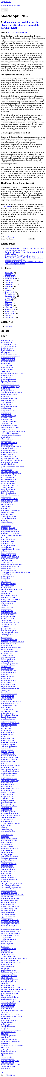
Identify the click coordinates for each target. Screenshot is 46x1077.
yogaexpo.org (5, 593)
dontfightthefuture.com (8, 481)
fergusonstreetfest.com (8, 1003)
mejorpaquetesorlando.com (10, 533)
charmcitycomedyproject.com (11, 701)
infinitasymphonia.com (8, 680)
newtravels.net (6, 377)
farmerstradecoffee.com (9, 858)
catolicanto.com (6, 582)
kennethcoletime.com (8, 719)
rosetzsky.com (5, 690)
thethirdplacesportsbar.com (10, 972)
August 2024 (9, 298)
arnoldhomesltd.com (8, 483)
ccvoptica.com (6, 937)
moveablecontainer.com (9, 443)
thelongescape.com (7, 738)
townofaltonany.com (8, 761)
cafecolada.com (6, 626)
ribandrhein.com (6, 578)
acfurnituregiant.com (8, 360)
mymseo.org (5, 1047)
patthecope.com (6, 825)
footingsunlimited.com (8, 910)
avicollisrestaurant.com (8, 802)
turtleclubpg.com (6, 790)
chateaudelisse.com (7, 429)
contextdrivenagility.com (9, 705)
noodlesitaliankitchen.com (9, 394)
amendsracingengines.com (10, 898)
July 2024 (8, 300)
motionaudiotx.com (7, 1053)
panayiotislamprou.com (9, 425)
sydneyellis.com (6, 560)
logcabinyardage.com (8, 860)
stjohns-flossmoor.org (8, 775)
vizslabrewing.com (7, 512)
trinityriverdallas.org (7, 586)
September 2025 (10, 284)
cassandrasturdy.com (8, 620)
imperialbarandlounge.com (10, 489)
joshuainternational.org (8, 877)
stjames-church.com (7, 696)
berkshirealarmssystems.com (10, 510)
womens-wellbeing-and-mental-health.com (15, 572)
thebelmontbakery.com (8, 381)
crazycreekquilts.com (8, 665)
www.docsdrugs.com (8, 914)
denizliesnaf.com (6, 821)
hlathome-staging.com (8, 555)
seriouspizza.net (6, 829)
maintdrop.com (6, 412)
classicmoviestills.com (8, 624)
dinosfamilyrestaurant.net (9, 458)
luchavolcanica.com (7, 784)
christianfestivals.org (8, 744)
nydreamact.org (6, 396)
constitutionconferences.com (10, 823)
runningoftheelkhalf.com (9, 889)
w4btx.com (4, 537)
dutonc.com (5, 736)
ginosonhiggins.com (7, 752)
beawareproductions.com (9, 703)
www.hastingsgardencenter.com (11, 962)
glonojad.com (5, 692)
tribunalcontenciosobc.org (9, 649)
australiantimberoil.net (8, 456)
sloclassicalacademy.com (9, 651)
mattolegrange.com (7, 740)
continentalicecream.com (9, 663)
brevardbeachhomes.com (9, 472)
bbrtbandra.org (6, 404)
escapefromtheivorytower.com (11, 474)
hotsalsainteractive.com (8, 354)
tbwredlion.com (6, 995)
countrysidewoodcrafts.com (10, 385)
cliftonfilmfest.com (7, 487)
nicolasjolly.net (6, 678)
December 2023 (10, 313)
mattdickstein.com (7, 866)
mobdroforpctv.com (7, 618)
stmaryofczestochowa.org (9, 711)
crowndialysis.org (7, 562)
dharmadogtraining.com (9, 1051)
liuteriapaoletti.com (7, 767)
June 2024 (8, 302)
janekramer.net (6, 727)
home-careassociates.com (9, 595)
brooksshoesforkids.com (9, 839)
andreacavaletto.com (8, 597)
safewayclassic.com (7, 383)
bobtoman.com (6, 414)
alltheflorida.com (6, 1009)
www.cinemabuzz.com (8, 949)
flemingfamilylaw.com (8, 1036)
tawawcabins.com (7, 503)
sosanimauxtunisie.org (8, 416)
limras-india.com (6, 342)
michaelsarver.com (7, 551)
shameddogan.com (7, 852)
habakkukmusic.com (8, 871)
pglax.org (4, 763)
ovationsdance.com (7, 576)
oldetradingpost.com (8, 450)
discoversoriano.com (8, 628)
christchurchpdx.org (7, 669)
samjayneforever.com (8, 1005)
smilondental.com (7, 543)
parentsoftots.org (6, 854)
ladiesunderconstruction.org (10, 452)
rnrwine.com (5, 1037)
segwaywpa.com (6, 844)
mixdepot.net (5, 951)
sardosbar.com (5, 506)
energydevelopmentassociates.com (12, 466)
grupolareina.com (7, 445)
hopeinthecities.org (7, 615)
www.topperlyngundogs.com (11, 887)
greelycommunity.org (8, 686)
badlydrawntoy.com (7, 868)
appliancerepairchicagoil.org (10, 387)
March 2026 (9, 273)
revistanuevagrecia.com (9, 694)
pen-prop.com (5, 881)
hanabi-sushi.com (7, 943)
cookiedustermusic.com (9, 779)
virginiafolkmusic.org (8, 574)
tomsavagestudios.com (8, 570)
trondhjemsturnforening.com (10, 991)
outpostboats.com (7, 611)
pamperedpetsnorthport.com (10, 524)
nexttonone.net (6, 873)
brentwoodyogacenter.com (10, 931)
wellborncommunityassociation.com (13, 431)
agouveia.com (5, 1043)
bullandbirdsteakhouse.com (10, 922)
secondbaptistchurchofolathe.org (12, 1045)
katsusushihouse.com (8, 684)
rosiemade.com (6, 526)
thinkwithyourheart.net (8, 493)
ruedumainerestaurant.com (10, 688)
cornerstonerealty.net (8, 956)
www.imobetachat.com (8, 864)
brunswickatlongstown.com (10, 723)
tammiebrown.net (7, 734)
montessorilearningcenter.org (10, 1001)
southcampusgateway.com (10, 427)
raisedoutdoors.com (7, 491)
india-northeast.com (7, 477)
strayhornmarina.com (8, 657)
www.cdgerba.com (7, 985)
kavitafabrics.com (7, 783)
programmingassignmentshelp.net (12, 373)
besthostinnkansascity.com (10, 1061)
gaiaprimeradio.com (7, 732)
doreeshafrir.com (6, 700)
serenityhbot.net (6, 875)
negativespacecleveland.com (10, 765)
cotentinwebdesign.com (9, 448)
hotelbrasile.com (6, 437)
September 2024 (10, 296)
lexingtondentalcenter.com (10, 559)
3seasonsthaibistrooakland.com (11, 589)
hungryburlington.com (8, 721)
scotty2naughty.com (7, 698)
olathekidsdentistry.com (9, 530)
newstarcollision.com (8, 545)
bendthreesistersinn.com (9, 773)
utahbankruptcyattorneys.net (10, 495)
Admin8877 (24, 32)
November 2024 (10, 294)
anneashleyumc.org (7, 904)
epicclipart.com (6, 408)
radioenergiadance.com (8, 421)
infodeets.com (5, 352)
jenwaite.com (5, 1028)
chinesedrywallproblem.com (10, 771)
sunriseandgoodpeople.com (10, 769)
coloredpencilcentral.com (9, 485)
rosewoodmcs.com (7, 953)
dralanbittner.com (7, 514)
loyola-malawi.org (7, 607)
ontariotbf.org (5, 389)
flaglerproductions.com (8, 659)
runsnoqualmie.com (7, 912)
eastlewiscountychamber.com (11, 647)
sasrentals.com (6, 547)
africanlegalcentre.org (8, 682)
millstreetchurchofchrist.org (10, 1014)
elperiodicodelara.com (8, 344)
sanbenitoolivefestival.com (10, 622)
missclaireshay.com (7, 340)
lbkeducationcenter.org (8, 584)
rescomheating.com (7, 1057)
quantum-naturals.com (8, 999)
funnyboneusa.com (7, 777)
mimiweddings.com (7, 1059)
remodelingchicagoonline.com (11, 929)
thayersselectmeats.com (9, 840)
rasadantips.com (6, 365)
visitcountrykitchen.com (9, 746)
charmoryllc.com (6, 636)
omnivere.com (5, 363)
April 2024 (9, 306)
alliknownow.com (7, 645)
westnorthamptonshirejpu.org (11, 435)
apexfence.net (5, 1068)
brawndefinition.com (8, 661)
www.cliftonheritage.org (9, 925)
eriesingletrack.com (7, 522)
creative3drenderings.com (9, 856)
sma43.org (4, 927)
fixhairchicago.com (7, 819)
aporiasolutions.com (7, 842)
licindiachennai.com (7, 348)
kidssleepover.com (7, 375)
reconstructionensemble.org (10, 781)
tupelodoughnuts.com (8, 528)
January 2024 (9, 311)
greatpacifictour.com (8, 792)
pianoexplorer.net (7, 964)
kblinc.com (4, 520)
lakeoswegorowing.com (9, 1039)
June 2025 (8, 288)
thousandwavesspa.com (9, 796)
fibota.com (4, 983)
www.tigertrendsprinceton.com (11, 883)
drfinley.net (4, 1034)
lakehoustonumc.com (8, 869)
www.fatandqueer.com (8, 902)
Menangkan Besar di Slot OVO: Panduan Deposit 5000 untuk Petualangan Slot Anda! (24, 263)
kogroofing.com (6, 418)
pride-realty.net (6, 1018)
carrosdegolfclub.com (8, 464)
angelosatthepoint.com (8, 812)
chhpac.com (5, 1049)
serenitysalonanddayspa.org (10, 356)
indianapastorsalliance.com (10, 813)
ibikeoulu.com (5, 707)
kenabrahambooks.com (8, 671)
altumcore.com (6, 833)
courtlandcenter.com (7, 798)
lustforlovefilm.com (7, 676)
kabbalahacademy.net (8, 541)
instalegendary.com (7, 391)
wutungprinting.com (8, 754)
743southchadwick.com (9, 475)
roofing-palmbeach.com (9, 479)
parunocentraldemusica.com (10, 987)
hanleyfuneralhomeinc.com (10, 531)
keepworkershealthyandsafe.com (12, 392)
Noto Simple (10, 1075)
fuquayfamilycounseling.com (10, 1041)
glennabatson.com (7, 655)
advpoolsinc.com (6, 810)
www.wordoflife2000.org (9, 499)
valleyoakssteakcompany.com (11, 815)
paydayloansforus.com (8, 379)
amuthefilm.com (6, 674)
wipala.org (4, 605)
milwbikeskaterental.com (9, 757)
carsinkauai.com (6, 1012)
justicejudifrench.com (8, 713)
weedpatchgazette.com (8, 518)
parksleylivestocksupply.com (10, 599)
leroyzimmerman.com (8, 1032)
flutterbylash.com (7, 1022)
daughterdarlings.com (8, 350)
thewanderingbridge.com (9, 715)
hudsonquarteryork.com (9, 981)
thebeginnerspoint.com (8, 630)
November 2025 (10, 280)
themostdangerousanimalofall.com (12, 642)
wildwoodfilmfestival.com (10, 433)
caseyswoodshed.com (8, 817)
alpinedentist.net (6, 419)
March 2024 (9, 307)
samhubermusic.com (8, 1066)
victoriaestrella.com (7, 794)
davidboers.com (6, 862)
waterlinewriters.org (7, 850)
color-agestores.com (7, 603)
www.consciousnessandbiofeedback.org (14, 958)
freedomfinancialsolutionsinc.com (12, 895)
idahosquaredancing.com (9, 501)
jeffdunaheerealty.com (8, 891)
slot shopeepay (6, 206)
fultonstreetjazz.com (7, 439)
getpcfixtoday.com (7, 402)
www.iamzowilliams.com (9, 960)
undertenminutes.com (8, 362)
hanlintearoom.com (7, 1024)
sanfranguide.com (7, 634)
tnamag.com (5, 837)
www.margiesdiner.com (9, 916)
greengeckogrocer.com (8, 553)
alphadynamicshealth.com (9, 1020)
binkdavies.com (6, 667)
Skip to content (6, 2)
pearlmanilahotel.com (8, 410)
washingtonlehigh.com (8, 939)
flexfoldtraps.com (7, 897)
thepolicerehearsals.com (9, 644)
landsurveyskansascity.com (10, 906)
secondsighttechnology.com (10, 549)
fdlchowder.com (6, 918)
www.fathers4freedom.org (10, 885)
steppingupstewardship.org (10, 935)
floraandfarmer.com (7, 468)
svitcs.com (4, 827)
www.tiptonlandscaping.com (10, 933)
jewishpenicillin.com (8, 568)
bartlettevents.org (6, 441)
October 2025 (9, 282)
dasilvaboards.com (7, 653)
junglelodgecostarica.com (9, 742)
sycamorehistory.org (7, 954)
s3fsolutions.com (6, 470)
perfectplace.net (6, 587)
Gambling (10, 237)
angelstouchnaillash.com (9, 539)
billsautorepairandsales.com (10, 997)
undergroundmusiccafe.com (10, 1065)
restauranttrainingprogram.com (11, 564)
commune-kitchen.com (8, 672)
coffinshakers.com (7, 709)
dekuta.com (5, 947)
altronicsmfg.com (7, 369)
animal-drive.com (7, 835)
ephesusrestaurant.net (8, 974)
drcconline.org (6, 804)
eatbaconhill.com (6, 371)
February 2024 (10, 309)
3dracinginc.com (6, 638)
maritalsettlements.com (8, 756)
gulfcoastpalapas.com (8, 846)
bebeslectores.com (7, 454)
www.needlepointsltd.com (10, 920)
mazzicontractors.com (8, 970)
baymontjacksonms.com (9, 759)
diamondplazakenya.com (9, 993)
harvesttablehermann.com (9, 462)
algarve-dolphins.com (8, 748)
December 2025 (10, 278)
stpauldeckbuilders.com (9, 908)
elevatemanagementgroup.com (11, 1030)
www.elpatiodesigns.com (9, 980)
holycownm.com (6, 786)
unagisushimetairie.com (9, 398)
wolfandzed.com (6, 945)
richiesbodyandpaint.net (9, 346)
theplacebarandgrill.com (9, 806)
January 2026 (9, 277)
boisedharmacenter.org (8, 601)
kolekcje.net (5, 580)
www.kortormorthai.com (9, 900)
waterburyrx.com (6, 808)
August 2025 (9, 286)
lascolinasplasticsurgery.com (10, 924)
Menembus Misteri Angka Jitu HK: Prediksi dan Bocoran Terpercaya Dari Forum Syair (24, 259)
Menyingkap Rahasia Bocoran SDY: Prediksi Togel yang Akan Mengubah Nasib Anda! (24, 249)
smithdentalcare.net (7, 1063)
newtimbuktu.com (7, 367)
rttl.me (3, 1055)
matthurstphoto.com (7, 1007)
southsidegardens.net (8, 966)
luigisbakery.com (6, 941)
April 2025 (9, 290)
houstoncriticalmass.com (9, 640)
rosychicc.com (6, 609)
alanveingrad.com (7, 750)
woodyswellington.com (9, 976)
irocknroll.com (6, 497)
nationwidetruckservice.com (10, 788)
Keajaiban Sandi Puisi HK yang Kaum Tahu (20, 256)
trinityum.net (5, 968)
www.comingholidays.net (9, 632)
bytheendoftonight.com (8, 613)
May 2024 (8, 304)
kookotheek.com (6, 423)
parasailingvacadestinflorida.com (12, 1016)
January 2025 (9, 292)
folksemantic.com (7, 504)
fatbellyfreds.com (7, 978)
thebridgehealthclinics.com (10, 848)
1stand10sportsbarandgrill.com (11, 535)
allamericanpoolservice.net (10, 566)
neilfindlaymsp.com (7, 800)
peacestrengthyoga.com (9, 893)
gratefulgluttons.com (8, 616)
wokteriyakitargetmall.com (10, 557)
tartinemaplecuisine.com (9, 725)
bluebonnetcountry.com (9, 406)
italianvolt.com (6, 508)
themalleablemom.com (8, 717)
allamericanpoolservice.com (10, 5)
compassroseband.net (8, 831)
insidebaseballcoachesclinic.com (12, 1010)
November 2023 (10, 315)
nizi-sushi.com (6, 728)
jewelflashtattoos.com (8, 400)
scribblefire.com (6, 591)
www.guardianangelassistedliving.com (14, 989)
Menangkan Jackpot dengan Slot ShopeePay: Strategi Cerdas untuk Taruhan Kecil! (20, 25)
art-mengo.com (6, 730)
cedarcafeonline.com (8, 358)
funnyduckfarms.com (8, 1026)
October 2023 (9, 317)
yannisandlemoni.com (8, 516)
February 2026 (10, 275)
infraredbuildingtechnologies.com (12, 460)
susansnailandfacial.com (9, 879)
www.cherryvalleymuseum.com (11, 447)
